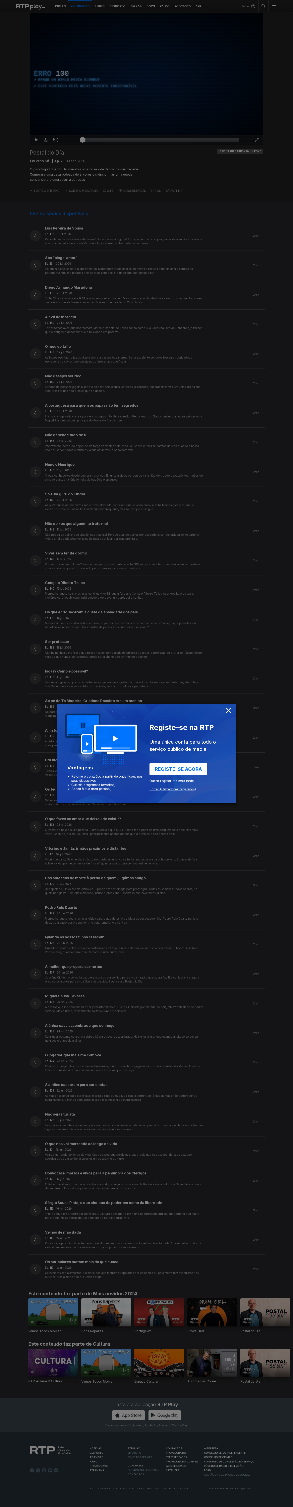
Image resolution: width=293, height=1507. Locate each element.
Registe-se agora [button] (178, 769)
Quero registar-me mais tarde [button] (171, 781)
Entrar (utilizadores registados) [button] (172, 789)
